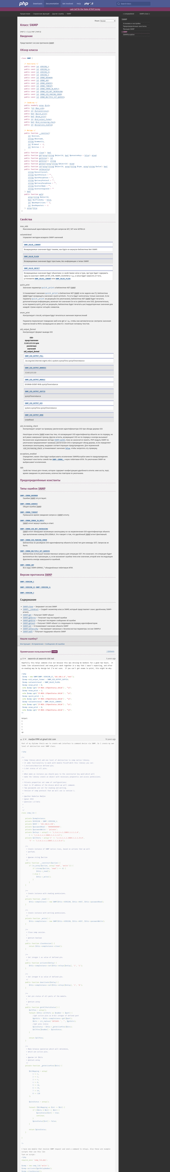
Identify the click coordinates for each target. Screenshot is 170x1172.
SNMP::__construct (30, 609)
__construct (44, 133)
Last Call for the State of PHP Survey (85, 9)
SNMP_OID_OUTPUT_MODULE (35, 380)
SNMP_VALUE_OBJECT (32, 268)
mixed (94, 155)
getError (42, 161)
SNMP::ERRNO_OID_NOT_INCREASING (34, 529)
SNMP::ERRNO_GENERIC (29, 504)
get (40, 155)
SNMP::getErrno (29, 618)
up (21, 658)
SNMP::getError (29, 620)
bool (32, 114)
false (86, 155)
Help (79, 4)
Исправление (37, 644)
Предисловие (25, 14)
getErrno (42, 158)
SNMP (69, 14)
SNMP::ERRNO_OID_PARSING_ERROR (33, 540)
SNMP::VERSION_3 (27, 593)
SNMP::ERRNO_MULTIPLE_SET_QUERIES (35, 551)
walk (41, 194)
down (25, 658)
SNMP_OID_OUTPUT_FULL (34, 356)
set (40, 167)
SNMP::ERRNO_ (58, 459)
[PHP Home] (23, 3)
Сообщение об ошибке (55, 644)
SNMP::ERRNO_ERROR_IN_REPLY (32, 521)
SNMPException (128, 35)
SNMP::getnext (29, 623)
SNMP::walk (27, 631)
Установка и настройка (132, 24)
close (41, 153)
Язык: (97, 21)
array (41, 105)
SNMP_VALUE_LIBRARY (32, 245)
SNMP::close (28, 607)
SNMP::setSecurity (30, 629)
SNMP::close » (145, 14)
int (37, 67)
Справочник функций (41, 14)
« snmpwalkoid (128, 14)
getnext (42, 164)
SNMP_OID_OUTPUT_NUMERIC (35, 368)
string (31, 139)
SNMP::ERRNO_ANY (27, 565)
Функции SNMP (128, 29)
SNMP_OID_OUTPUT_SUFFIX (35, 391)
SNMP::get (27, 615)
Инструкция (25, 644)
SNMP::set (27, 626)
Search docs (126, 4)
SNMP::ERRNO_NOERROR (29, 496)
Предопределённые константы (135, 26)
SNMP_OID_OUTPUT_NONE (34, 415)
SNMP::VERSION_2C (27, 587)
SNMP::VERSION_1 (27, 582)
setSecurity (44, 169)
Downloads (37, 4)
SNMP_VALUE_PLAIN (31, 256)
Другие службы (58, 14)
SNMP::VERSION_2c (43, 587)
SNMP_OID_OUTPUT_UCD (33, 403)
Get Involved (67, 4)
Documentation (52, 4)
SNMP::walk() (59, 440)
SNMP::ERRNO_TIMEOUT (29, 512)
